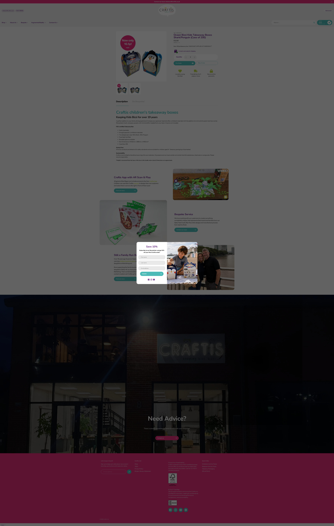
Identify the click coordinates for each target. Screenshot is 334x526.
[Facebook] (149, 279)
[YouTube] (154, 279)
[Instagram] (151, 279)
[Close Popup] (195, 244)
